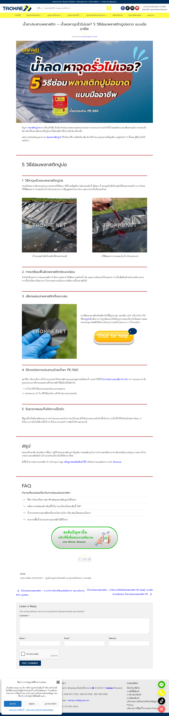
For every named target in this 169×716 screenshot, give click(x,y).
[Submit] (109, 8)
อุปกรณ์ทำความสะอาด (95, 15)
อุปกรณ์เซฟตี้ (73, 15)
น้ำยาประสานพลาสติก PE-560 (114, 379)
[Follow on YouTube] (137, 8)
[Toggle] (24, 500)
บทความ (150, 15)
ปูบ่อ (88, 319)
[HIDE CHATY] (161, 709)
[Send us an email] (132, 8)
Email (67, 638)
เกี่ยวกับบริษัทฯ (133, 688)
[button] (58, 682)
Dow (95, 37)
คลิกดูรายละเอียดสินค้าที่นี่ (75, 462)
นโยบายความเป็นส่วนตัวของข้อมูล (39, 710)
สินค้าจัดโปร (118, 15)
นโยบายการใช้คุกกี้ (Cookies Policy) (142, 708)
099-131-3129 (86, 694)
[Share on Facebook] (80, 559)
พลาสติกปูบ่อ (33, 127)
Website (112, 638)
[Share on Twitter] (84, 559)
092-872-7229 (71, 694)
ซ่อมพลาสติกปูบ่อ (53, 137)
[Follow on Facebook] (123, 8)
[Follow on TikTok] (127, 8)
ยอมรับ (13, 703)
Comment (24, 615)
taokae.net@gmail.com (78, 700)
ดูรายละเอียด (51, 703)
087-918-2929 (101, 694)
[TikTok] (161, 701)
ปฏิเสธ (32, 703)
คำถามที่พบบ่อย (134, 15)
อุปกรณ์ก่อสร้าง (33, 15)
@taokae (117, 462)
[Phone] (161, 692)
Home (18, 15)
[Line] (161, 684)
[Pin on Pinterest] (89, 559)
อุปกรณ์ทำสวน (54, 15)
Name (22, 638)
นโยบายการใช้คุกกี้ (16, 710)
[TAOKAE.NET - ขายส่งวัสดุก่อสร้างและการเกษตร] (17, 8)
